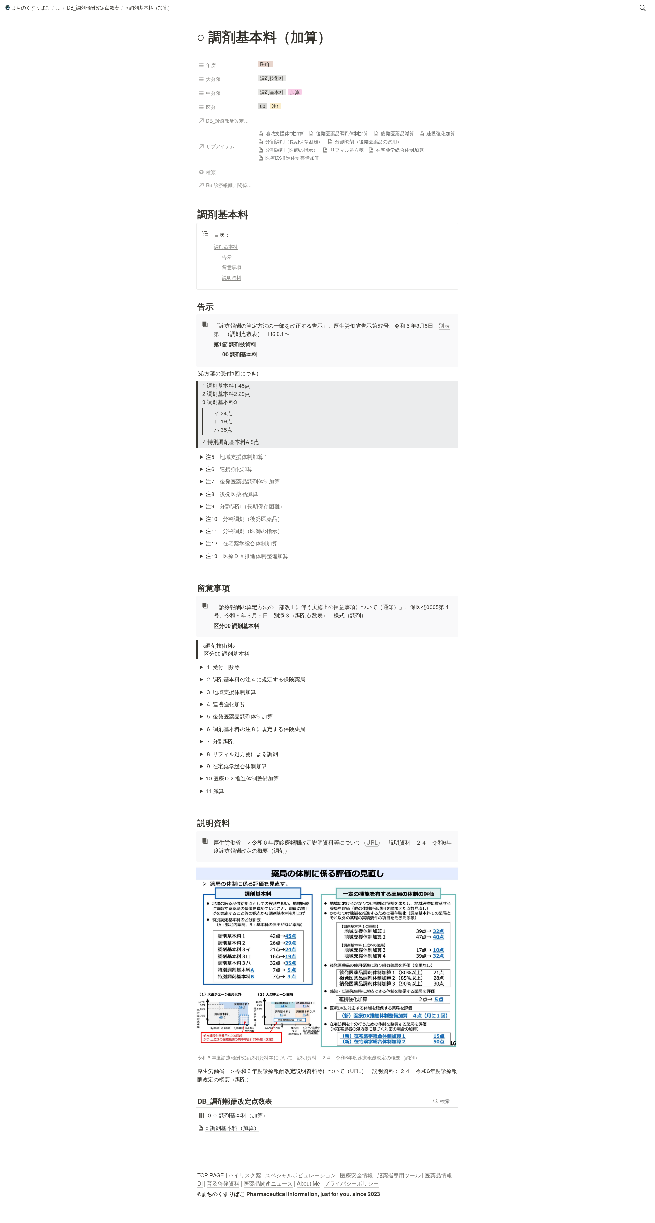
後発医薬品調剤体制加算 (250, 481)
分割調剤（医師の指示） (253, 531)
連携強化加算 (236, 469)
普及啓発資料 (223, 1183)
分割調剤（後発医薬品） (253, 519)
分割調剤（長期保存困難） (252, 506)
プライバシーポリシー (351, 1183)
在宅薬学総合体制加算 (250, 543)
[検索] (643, 8)
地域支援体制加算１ (244, 457)
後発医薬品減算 (239, 494)
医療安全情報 (356, 1175)
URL (372, 842)
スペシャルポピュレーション (300, 1175)
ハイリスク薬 (244, 1175)
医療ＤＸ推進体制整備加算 (255, 556)
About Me (308, 1183)
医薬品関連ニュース (268, 1183)
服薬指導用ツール (399, 1175)
